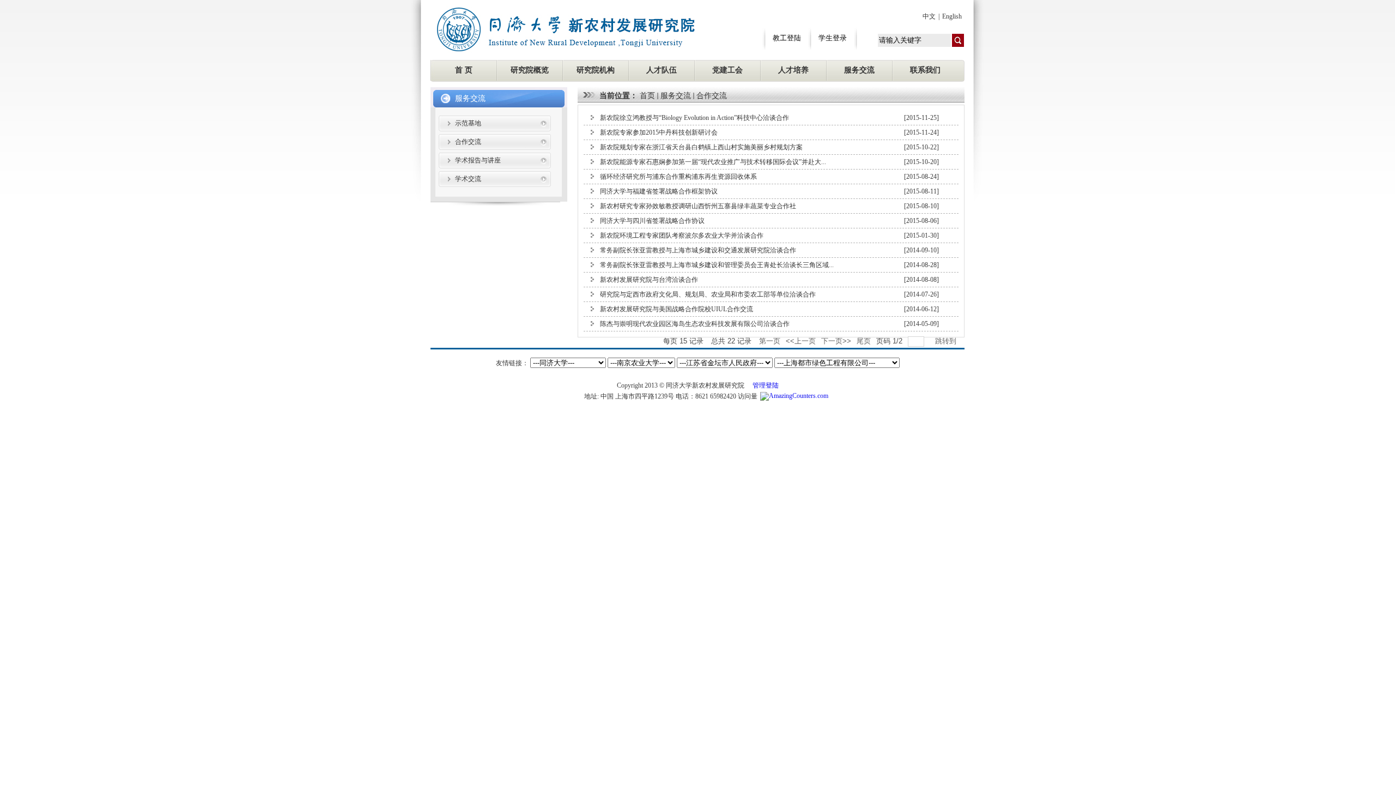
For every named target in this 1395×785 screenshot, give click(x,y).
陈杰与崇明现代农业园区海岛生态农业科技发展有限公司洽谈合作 (695, 324)
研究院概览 (530, 70)
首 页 (463, 70)
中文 (929, 16)
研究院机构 (596, 70)
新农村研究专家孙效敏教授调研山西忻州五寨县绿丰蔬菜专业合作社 (698, 206)
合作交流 (468, 142)
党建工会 (727, 70)
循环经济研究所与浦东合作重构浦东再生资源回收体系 (678, 176)
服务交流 (859, 70)
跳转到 (947, 341)
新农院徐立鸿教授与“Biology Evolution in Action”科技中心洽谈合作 (694, 118)
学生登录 (832, 38)
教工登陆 (787, 38)
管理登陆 (766, 385)
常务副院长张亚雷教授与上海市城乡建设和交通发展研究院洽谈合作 (698, 250)
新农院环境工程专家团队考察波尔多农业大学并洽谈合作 (681, 235)
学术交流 (468, 179)
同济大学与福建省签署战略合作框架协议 (659, 191)
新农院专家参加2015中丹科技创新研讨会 (659, 132)
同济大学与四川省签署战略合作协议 (652, 221)
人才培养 (793, 70)
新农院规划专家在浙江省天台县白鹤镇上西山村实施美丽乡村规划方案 (701, 147)
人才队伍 (661, 70)
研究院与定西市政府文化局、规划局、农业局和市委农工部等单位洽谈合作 (708, 294)
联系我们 (925, 70)
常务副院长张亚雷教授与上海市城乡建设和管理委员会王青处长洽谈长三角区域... (717, 265)
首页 (647, 96)
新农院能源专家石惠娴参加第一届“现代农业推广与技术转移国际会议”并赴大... (713, 162)
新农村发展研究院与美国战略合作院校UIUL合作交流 (676, 309)
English (952, 16)
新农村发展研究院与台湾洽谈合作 (649, 279)
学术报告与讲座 (478, 160)
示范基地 (468, 123)
